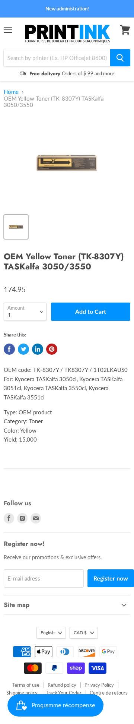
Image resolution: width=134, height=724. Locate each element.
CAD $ (80, 632)
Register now (110, 578)
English (48, 632)
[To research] (120, 57)
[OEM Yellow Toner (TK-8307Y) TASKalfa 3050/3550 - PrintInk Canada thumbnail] (16, 227)
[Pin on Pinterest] (51, 349)
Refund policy (62, 685)
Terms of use (25, 685)
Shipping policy (22, 693)
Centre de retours (109, 693)
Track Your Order (64, 693)
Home (11, 92)
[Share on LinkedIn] (37, 349)
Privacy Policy (99, 685)
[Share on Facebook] (9, 349)
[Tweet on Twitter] (23, 349)
